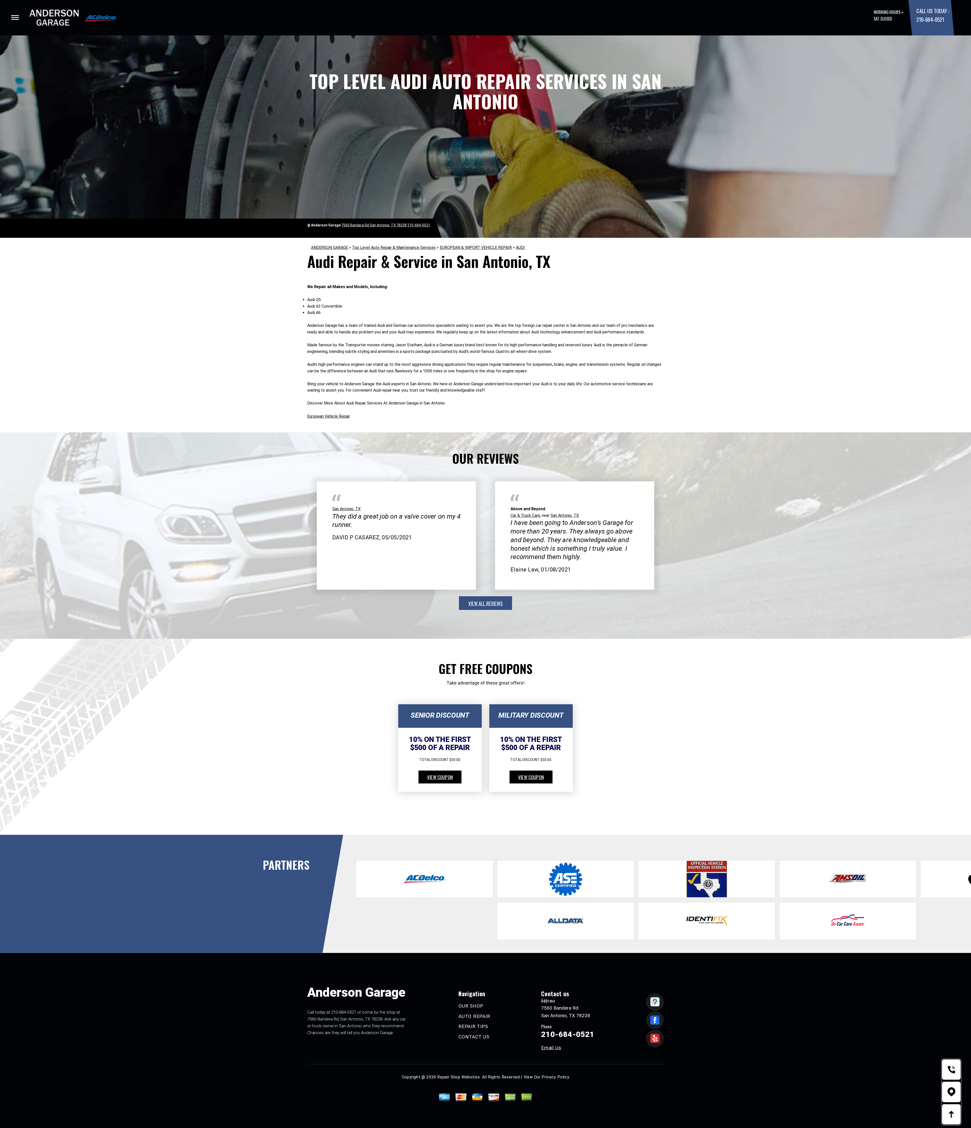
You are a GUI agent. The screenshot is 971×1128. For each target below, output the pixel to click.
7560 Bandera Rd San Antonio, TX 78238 (374, 225)
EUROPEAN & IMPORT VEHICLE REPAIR (476, 247)
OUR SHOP (470, 1006)
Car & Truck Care (525, 515)
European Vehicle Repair (328, 416)
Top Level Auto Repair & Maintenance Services (394, 247)
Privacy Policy (555, 1077)
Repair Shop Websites (458, 1077)
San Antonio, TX (346, 508)
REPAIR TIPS (473, 1026)
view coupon (440, 776)
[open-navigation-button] (15, 17)
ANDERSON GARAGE (329, 247)
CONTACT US (473, 1037)
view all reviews (485, 603)
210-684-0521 (930, 19)
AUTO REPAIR (474, 1016)
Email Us (551, 1047)
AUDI (520, 247)
